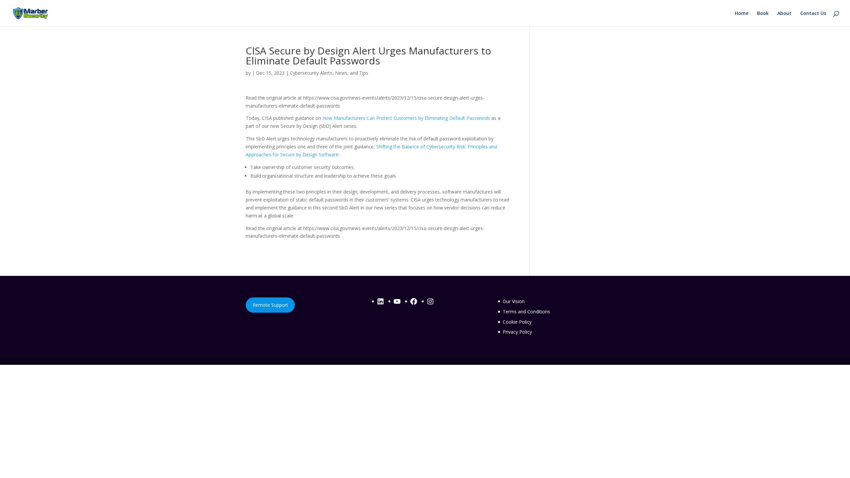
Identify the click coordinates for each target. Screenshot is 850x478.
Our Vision (514, 301)
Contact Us (813, 13)
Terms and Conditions (526, 311)
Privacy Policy (517, 332)
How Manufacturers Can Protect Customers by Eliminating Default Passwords (406, 118)
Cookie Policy (517, 322)
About (784, 13)
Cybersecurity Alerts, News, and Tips (329, 73)
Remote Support (270, 305)
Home (741, 13)
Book (763, 13)
